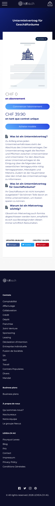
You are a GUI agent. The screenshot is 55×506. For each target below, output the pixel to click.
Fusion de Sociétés (13, 351)
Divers (6, 373)
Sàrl (5, 360)
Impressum (9, 457)
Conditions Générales (14, 466)
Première (40, 39)
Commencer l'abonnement (27, 106)
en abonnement (15, 98)
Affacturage (9, 306)
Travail (6, 364)
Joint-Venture (10, 328)
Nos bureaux (9, 414)
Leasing (7, 337)
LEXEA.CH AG (41, 495)
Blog (5, 444)
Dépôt (6, 319)
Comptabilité (10, 301)
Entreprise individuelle (15, 346)
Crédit (6, 315)
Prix (5, 448)
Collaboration (10, 310)
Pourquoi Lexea (11, 439)
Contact (7, 453)
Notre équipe (10, 419)
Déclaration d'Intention (15, 342)
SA (4, 355)
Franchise (8, 324)
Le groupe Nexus (12, 423)
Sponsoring (9, 333)
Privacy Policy (10, 462)
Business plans (11, 394)
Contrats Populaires (13, 369)
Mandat (7, 378)
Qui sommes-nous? (13, 410)
